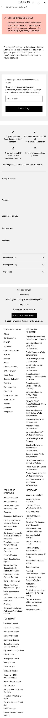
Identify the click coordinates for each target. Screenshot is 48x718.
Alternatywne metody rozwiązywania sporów (24, 299)
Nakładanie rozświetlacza (31, 585)
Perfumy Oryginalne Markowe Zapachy (12, 521)
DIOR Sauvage (10, 708)
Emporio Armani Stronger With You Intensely (33, 386)
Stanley (7, 358)
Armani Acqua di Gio (12, 681)
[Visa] (24, 184)
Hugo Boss (8, 375)
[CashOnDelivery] (6, 190)
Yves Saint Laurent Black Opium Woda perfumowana (34, 413)
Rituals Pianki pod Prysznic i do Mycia (12, 586)
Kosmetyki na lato (11, 623)
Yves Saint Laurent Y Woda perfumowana (35, 433)
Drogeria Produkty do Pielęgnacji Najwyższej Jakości (13, 611)
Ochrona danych (24, 290)
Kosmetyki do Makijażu (13, 516)
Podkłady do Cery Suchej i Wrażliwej (33, 578)
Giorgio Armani (10, 387)
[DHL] (6, 206)
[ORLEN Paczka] (24, 206)
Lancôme (7, 407)
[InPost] (15, 206)
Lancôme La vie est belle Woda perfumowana (34, 368)
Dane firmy (24, 294)
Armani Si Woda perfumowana (32, 427)
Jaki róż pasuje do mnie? (33, 542)
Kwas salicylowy (32, 511)
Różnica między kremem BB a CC (33, 549)
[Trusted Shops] (10, 218)
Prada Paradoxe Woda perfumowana (35, 353)
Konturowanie (31, 605)
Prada (6, 362)
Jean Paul (8, 346)
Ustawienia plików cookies (24, 309)
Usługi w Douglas (11, 635)
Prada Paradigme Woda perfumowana (36, 468)
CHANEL (7, 342)
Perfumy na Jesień (11, 631)
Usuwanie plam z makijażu (33, 500)
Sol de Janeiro (10, 338)
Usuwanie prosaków (34, 495)
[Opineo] (31, 218)
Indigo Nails (8, 411)
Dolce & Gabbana (11, 395)
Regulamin (24, 304)
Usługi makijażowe (11, 640)
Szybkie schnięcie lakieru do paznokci (34, 600)
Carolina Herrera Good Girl (13, 703)
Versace (7, 403)
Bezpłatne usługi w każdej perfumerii (11, 645)
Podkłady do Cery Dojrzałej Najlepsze (34, 529)
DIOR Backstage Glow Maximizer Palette (35, 461)
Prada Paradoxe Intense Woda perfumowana (36, 474)
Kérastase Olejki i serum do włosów (14, 599)
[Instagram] (8, 246)
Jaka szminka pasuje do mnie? (36, 555)
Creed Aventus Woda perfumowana (35, 455)
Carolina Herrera (11, 366)
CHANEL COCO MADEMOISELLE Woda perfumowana (36, 404)
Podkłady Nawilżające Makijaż (35, 561)
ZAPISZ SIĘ (24, 109)
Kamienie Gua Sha (34, 609)
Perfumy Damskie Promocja (11, 549)
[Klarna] (6, 184)
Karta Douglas (9, 666)
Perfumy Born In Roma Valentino (13, 690)
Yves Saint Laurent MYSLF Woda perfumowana (34, 395)
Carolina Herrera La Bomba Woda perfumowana (34, 447)
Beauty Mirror (9, 662)
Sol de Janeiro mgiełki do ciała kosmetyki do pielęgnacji (13, 536)
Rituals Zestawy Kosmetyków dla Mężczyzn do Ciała (11, 568)
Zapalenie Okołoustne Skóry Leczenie (35, 523)
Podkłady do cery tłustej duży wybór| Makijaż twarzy (36, 593)
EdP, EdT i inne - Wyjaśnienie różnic (34, 506)
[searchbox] (24, 7)
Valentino (7, 383)
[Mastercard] (15, 184)
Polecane (7, 512)
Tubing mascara (32, 567)
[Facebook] (4, 246)
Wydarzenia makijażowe (14, 650)
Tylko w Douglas (10, 555)
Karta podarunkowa (12, 581)
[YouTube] (13, 246)
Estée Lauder (9, 399)
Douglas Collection (11, 379)
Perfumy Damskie (11, 497)
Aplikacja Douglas (11, 670)
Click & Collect (9, 654)
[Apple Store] (22, 233)
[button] (24, 257)
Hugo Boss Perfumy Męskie (12, 560)
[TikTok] (17, 246)
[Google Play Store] (8, 233)
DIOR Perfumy (10, 370)
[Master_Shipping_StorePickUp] (33, 206)
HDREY (7, 354)
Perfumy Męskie (10, 501)
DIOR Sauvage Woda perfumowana (35, 359)
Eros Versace (9, 685)
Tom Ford (8, 391)
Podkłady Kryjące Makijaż (33, 517)
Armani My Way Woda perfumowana (35, 420)
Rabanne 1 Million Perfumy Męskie (11, 676)
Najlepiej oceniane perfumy (11, 592)
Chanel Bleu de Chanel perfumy (13, 714)
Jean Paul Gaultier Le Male (13, 697)
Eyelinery (7, 604)
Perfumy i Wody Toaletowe (10, 528)
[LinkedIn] (22, 246)
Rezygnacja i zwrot (11, 658)
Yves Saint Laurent (11, 350)
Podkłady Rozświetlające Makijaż (35, 572)
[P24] (33, 184)
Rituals (6, 334)
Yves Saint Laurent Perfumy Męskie (11, 543)
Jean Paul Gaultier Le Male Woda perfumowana (35, 482)
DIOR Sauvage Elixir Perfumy (34, 439)
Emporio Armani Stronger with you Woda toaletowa (36, 377)
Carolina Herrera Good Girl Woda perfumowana (36, 338)
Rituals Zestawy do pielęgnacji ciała (11, 507)
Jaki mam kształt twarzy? (33, 536)
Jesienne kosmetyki (12, 627)
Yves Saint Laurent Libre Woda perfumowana (34, 346)
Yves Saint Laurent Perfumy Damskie (11, 575)
